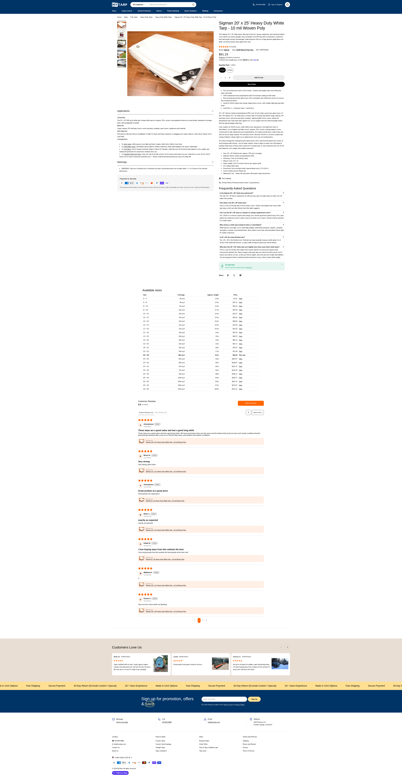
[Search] (193, 4)
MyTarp (119, 768)
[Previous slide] (281, 647)
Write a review (250, 403)
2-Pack (229, 70)
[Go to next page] (207, 620)
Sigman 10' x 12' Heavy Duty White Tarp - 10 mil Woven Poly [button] (166, 530)
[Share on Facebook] (227, 275)
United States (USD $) (122, 757)
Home (119, 17)
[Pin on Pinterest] (240, 275)
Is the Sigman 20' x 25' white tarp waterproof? (236, 193)
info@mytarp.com (214, 722)
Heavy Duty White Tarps (163, 17)
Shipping (222, 57)
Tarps (126, 17)
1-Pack (222, 70)
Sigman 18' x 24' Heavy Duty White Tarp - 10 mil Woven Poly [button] (166, 442)
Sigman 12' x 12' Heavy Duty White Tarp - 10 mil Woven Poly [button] (166, 471)
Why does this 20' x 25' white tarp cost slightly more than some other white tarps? (250, 247)
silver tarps (127, 144)
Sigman (226, 50)
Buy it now (252, 84)
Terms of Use (228, 704)
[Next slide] (287, 647)
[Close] (282, 264)
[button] (224, 47)
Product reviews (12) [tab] (146, 412)
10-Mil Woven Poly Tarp (244, 50)
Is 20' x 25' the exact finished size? (232, 237)
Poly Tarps (134, 17)
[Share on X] (234, 275)
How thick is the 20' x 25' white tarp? (233, 203)
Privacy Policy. (240, 704)
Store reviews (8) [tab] (161, 412)
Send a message (122, 722)
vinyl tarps (127, 149)
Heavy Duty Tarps (146, 17)
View (240, 298)
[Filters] (248, 412)
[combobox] (163, 4)
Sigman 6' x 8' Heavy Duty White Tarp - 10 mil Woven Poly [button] (165, 501)
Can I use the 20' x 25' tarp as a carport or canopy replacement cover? (245, 213)
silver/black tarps (129, 146)
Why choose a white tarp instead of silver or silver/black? (240, 225)
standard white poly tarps (132, 154)
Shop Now (249, 267)
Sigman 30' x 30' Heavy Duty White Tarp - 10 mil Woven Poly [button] (166, 611)
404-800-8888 (166, 722)
